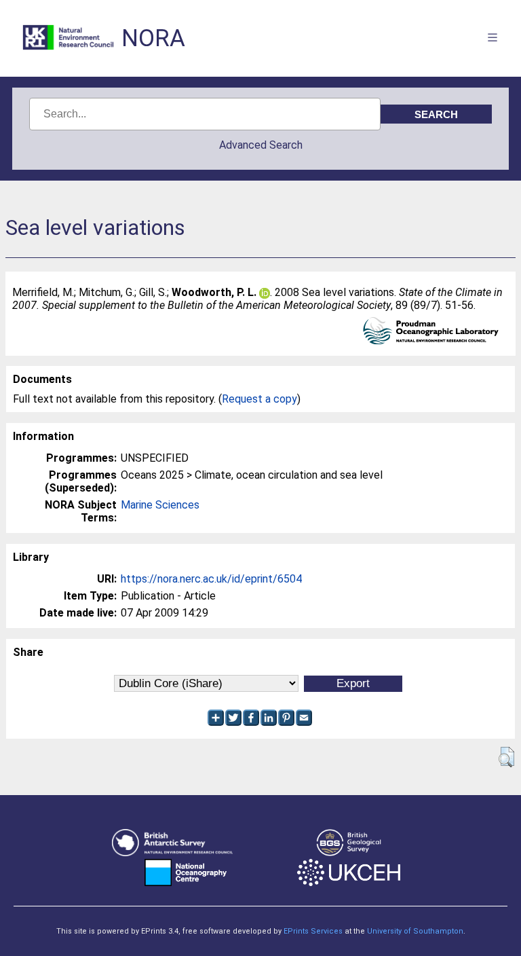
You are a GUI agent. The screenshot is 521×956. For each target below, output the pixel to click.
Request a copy (259, 398)
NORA (153, 38)
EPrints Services (313, 931)
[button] (506, 757)
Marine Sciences (160, 504)
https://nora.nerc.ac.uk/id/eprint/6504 (211, 578)
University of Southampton (415, 931)
